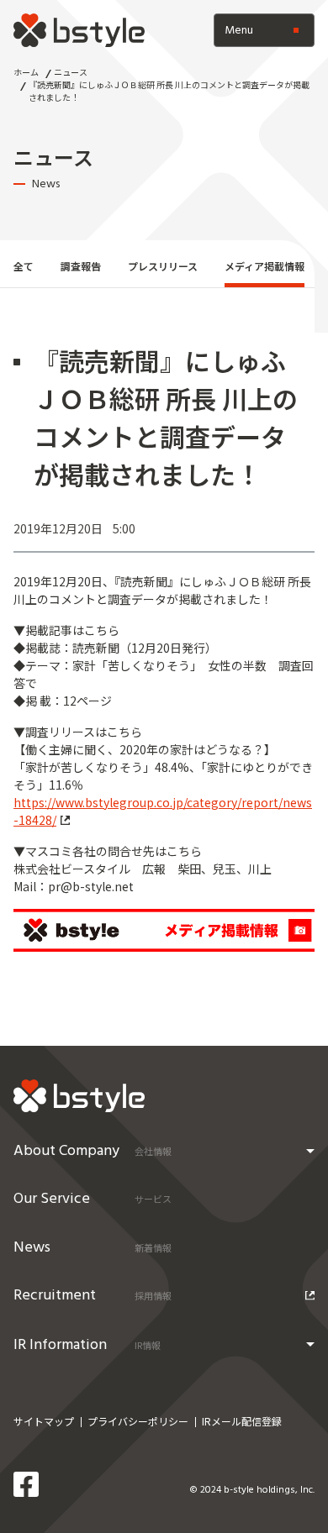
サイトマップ (43, 1421)
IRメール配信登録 (242, 1421)
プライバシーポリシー (137, 1421)
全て (23, 266)
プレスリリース (163, 266)
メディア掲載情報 (264, 266)
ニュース (70, 72)
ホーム (26, 72)
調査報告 (81, 266)
